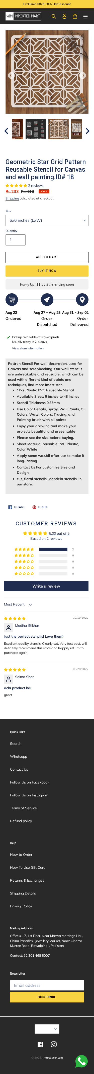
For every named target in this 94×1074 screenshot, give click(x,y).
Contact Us (19, 769)
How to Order (21, 854)
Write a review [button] (46, 586)
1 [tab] (17, 148)
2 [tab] (24, 148)
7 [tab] (62, 148)
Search (15, 743)
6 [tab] (54, 148)
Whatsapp (18, 756)
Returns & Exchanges (27, 880)
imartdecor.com (53, 1057)
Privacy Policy (21, 906)
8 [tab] (69, 148)
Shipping (12, 198)
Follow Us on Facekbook (29, 782)
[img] (15, 618)
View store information (28, 348)
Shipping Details (23, 893)
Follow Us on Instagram (29, 795)
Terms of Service (23, 808)
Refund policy (21, 821)
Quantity (11, 231)
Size (8, 211)
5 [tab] (47, 148)
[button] (17, 185)
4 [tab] (39, 148)
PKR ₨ (45, 1028)
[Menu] (85, 16)
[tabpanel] (58, 129)
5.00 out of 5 (59, 533)
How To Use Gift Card (27, 867)
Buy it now (47, 271)
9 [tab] (77, 148)
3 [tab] (32, 148)
